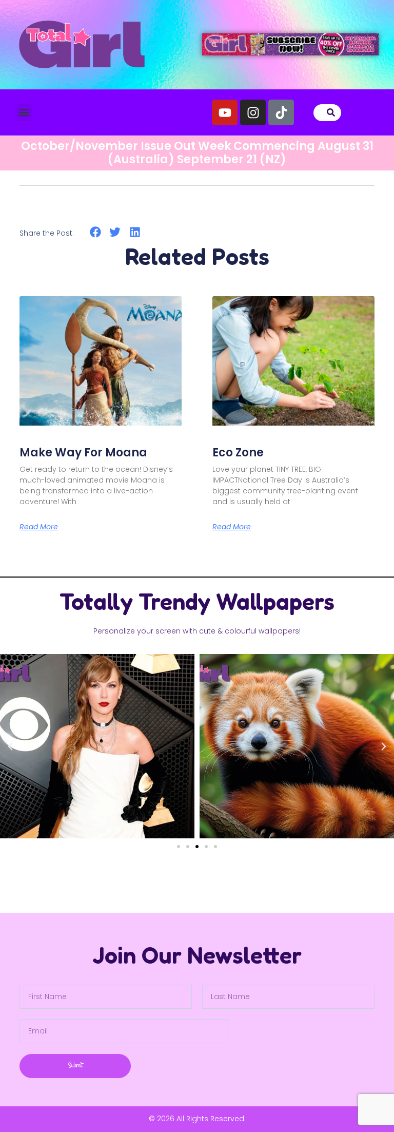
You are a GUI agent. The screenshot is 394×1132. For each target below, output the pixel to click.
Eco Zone (238, 453)
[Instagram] (253, 112)
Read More (38, 526)
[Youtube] (225, 112)
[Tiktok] (281, 112)
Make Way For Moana (83, 453)
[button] (23, 112)
